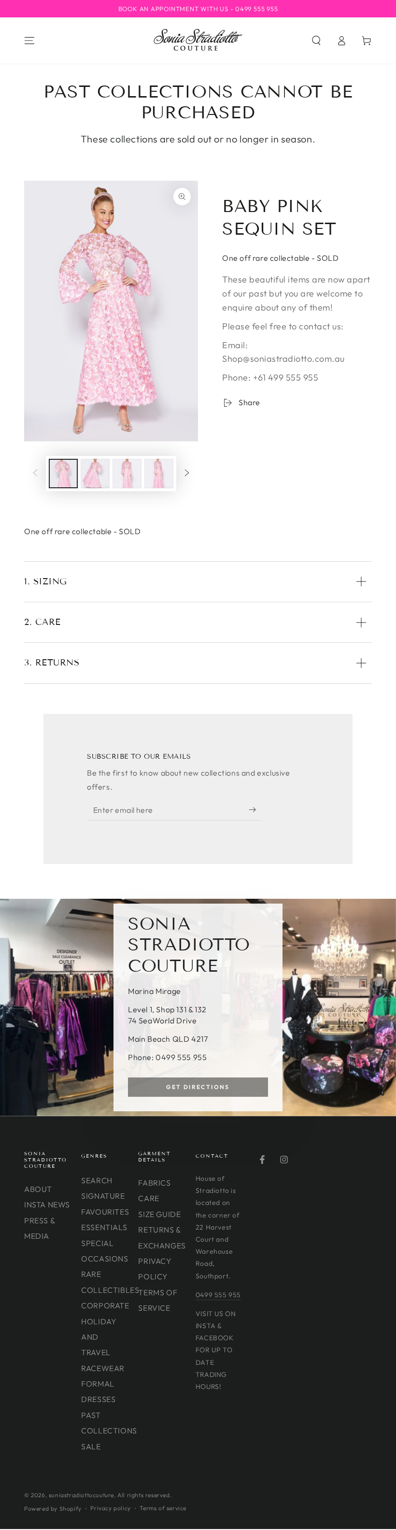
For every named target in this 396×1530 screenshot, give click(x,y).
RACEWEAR (103, 1368)
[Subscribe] (255, 809)
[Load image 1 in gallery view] (63, 473)
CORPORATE (105, 1305)
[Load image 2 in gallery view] (95, 473)
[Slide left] (35, 473)
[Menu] (29, 40)
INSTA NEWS (47, 1204)
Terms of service (163, 1508)
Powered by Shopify (53, 1508)
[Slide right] (187, 473)
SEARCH (97, 1180)
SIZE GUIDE (159, 1214)
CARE (148, 1198)
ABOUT (38, 1189)
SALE (90, 1446)
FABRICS (154, 1183)
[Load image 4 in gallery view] (158, 473)
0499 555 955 (218, 1294)
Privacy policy (110, 1508)
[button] (316, 40)
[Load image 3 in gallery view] (127, 473)
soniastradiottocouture (81, 1495)
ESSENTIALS (104, 1227)
